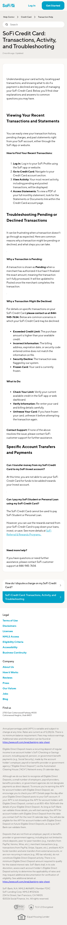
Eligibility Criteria (13, 641)
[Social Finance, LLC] (9, 5)
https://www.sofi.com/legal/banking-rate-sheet (26, 742)
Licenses (8, 631)
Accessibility (10, 647)
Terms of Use (10, 620)
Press (6, 683)
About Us (8, 667)
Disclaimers (9, 625)
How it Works (10, 672)
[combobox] (36, 24)
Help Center (8, 17)
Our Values (9, 688)
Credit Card (26, 17)
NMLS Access (11, 636)
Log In (32, 5)
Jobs (5, 693)
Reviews (7, 677)
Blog (5, 699)
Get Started (53, 5)
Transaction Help (45, 17)
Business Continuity (15, 652)
